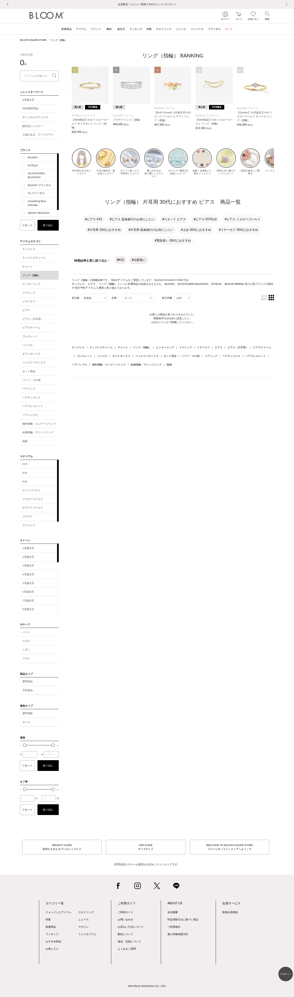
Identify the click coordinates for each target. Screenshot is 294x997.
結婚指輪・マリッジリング (37, 432)
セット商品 (28, 371)
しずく (26, 649)
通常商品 (27, 681)
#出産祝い (138, 260)
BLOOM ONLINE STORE (33, 40)
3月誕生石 (28, 565)
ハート (26, 632)
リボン (26, 658)
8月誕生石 (28, 100)
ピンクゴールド (31, 490)
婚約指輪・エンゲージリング (39, 423)
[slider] (24, 745)
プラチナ (27, 516)
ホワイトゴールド (32, 507)
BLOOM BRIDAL (234, 284)
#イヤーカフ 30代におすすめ (238, 229)
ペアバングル (30, 415)
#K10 (120, 260)
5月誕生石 (28, 583)
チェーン (27, 266)
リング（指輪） (59, 40)
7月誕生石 (28, 600)
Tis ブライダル (36, 193)
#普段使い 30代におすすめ (173, 240)
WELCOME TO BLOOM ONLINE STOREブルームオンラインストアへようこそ (229, 847)
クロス (26, 641)
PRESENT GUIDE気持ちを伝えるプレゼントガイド (62, 847)
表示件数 (167, 298)
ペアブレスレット (32, 406)
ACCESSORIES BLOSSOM (36, 175)
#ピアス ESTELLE (205, 219)
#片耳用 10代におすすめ (104, 229)
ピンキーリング (31, 284)
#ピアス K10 (93, 219)
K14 (24, 473)
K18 (24, 464)
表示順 (75, 298)
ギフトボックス (31, 354)
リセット (27, 225)
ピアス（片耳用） (32, 319)
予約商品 (27, 690)
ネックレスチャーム (34, 257)
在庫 (114, 298)
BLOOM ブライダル (39, 185)
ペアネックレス (31, 397)
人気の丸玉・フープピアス (37, 134)
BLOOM (32, 157)
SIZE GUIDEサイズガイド (145, 847)
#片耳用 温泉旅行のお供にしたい (150, 229)
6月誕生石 (28, 591)
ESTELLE (33, 165)
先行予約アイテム (85, 288)
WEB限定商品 (30, 108)
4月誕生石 (28, 574)
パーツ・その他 (31, 380)
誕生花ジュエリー (32, 126)
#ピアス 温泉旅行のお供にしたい (132, 219)
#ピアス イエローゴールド (242, 219)
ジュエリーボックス (34, 362)
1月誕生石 (28, 548)
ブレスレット (30, 336)
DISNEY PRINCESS (39, 213)
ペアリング (28, 388)
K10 (24, 481)
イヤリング (28, 292)
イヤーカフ (28, 301)
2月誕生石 (28, 557)
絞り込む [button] (48, 225)
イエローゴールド (32, 499)
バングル (27, 345)
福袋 (25, 441)
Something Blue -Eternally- (37, 203)
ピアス (26, 310)
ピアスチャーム (31, 327)
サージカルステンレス (35, 117)
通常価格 (27, 713)
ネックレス (28, 249)
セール (26, 722)
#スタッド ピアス (174, 219)
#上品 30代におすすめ (196, 229)
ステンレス (28, 525)
